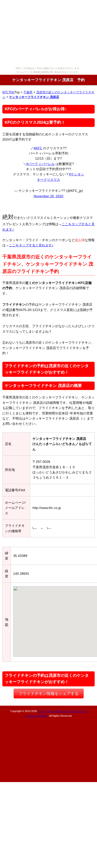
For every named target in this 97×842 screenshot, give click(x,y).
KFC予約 (8, 92)
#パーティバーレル (40, 164)
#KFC (38, 148)
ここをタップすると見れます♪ (31, 245)
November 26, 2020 (48, 196)
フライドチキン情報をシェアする (49, 693)
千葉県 (27, 92)
